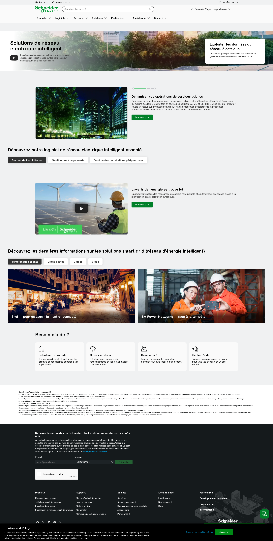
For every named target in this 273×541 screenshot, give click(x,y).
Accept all (224, 532)
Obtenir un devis (84, 506)
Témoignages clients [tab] (25, 261)
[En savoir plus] (142, 117)
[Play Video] (81, 208)
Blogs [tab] (95, 261)
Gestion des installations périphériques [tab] (119, 160)
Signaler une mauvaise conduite (132, 506)
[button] (81, 113)
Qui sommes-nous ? (126, 502)
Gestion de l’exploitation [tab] (27, 160)
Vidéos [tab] (78, 261)
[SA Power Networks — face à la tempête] (201, 296)
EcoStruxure (164, 498)
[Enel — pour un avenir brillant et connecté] (71, 296)
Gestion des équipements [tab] (68, 160)
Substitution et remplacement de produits (54, 510)
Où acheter (81, 510)
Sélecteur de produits (45, 506)
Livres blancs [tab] (55, 261)
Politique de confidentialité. (95, 451)
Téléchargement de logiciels (48, 502)
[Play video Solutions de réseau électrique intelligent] (14, 58)
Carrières (121, 498)
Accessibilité (123, 510)
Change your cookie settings (199, 532)
